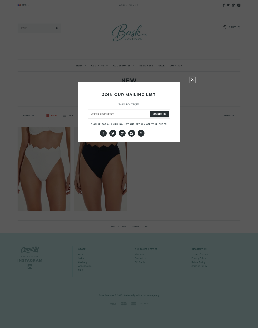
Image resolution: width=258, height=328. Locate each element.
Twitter (112, 133)
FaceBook (103, 133)
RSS (141, 133)
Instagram (131, 133)
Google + (122, 133)
